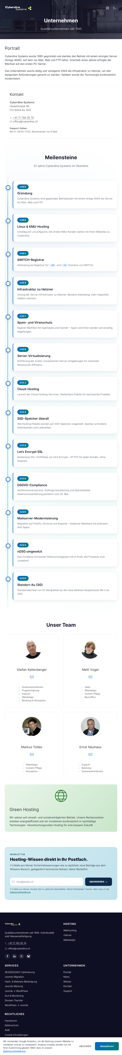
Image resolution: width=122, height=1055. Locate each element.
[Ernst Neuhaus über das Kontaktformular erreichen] (90, 754)
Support (67, 991)
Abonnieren (97, 881)
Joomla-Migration (14, 976)
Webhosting (69, 930)
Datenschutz (12, 1025)
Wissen (67, 981)
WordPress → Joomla (16, 1005)
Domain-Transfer (14, 1000)
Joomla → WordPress (16, 991)
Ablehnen (85, 1046)
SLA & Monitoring (14, 995)
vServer (67, 935)
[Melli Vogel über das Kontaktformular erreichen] (90, 676)
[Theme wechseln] (114, 8)
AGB (7, 1030)
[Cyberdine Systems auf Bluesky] (28, 956)
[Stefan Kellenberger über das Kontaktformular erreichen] (32, 676)
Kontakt (67, 986)
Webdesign (69, 940)
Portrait (67, 972)
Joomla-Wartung (14, 986)
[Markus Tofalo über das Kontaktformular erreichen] (32, 754)
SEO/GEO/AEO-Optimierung (20, 972)
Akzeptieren (107, 1046)
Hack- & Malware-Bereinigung (21, 981)
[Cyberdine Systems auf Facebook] (7, 956)
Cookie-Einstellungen (16, 1034)
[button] (107, 8)
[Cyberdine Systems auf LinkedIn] (14, 956)
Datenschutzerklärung (20, 892)
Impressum (11, 1020)
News (66, 976)
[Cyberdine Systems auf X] (21, 956)
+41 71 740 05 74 (23, 117)
